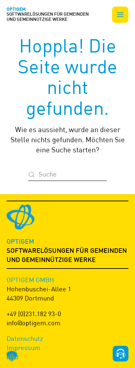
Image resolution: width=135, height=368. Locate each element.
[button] (120, 14)
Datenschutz (25, 338)
